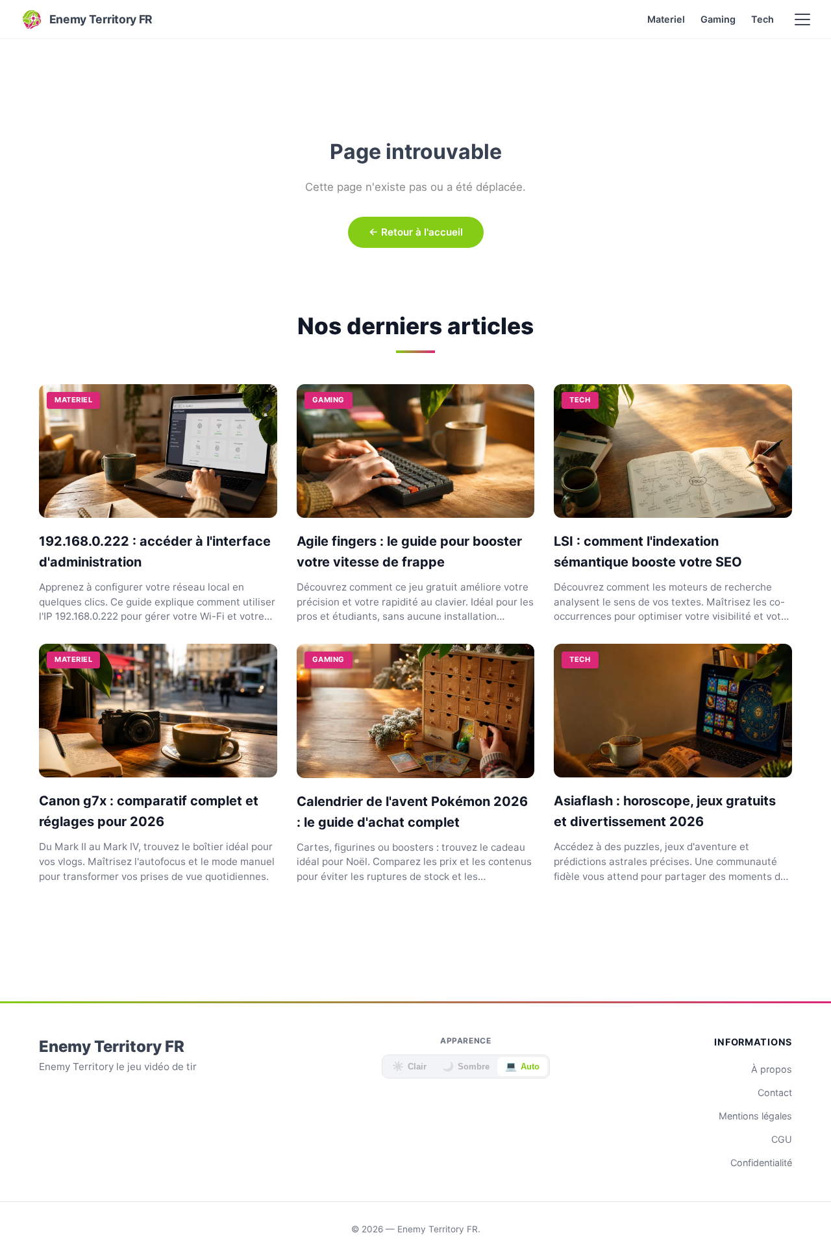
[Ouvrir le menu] (802, 19)
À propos (771, 1069)
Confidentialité (761, 1162)
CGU (781, 1139)
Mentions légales (755, 1115)
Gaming (718, 19)
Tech (762, 19)
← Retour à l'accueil (416, 232)
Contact (775, 1092)
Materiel (666, 19)
